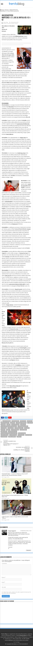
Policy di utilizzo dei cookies (22, 640)
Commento (4, 563)
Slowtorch (15, 224)
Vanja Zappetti (12, 436)
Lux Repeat (4, 428)
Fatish (8, 424)
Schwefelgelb (13, 434)
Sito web (4, 587)
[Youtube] (18, 642)
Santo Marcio (5, 434)
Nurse (8, 429)
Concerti (9, 23)
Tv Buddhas (4, 436)
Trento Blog (5, 22)
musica (12, 23)
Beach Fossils (18, 289)
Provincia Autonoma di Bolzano (9, 433)
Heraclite (23, 424)
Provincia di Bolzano (6, 70)
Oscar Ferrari (15, 429)
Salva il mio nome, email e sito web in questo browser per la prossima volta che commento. (16, 592)
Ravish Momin (22, 433)
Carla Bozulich (8, 201)
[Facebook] (15, 642)
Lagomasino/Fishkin (23, 426)
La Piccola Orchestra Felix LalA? (9, 426)
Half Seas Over (22, 153)
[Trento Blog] (16, 4)
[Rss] (14, 642)
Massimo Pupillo (19, 428)
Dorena (3, 424)
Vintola (19, 436)
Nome (3, 577)
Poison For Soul (24, 253)
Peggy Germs (9, 304)
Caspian (12, 422)
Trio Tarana (28, 434)
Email (3, 582)
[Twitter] (17, 642)
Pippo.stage (4, 431)
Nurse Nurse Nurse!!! (15, 385)
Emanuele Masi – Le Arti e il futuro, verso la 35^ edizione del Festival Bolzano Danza (15, 474)
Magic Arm (10, 428)
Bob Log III (23, 421)
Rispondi (28, 550)
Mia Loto (27, 428)
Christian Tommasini (21, 422)
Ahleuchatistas (6, 421)
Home (2, 9)
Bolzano (7, 9)
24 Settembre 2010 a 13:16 (25, 530)
